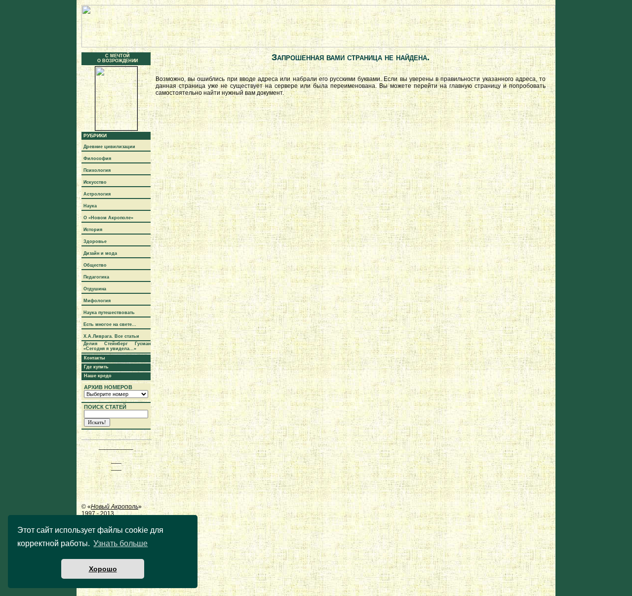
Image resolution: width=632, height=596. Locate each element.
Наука (90, 205)
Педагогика (96, 277)
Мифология (97, 300)
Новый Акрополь (114, 506)
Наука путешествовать (109, 312)
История (92, 229)
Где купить (96, 366)
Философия (97, 158)
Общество (95, 265)
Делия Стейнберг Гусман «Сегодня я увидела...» (117, 346)
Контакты (94, 358)
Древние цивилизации (109, 146)
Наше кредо (98, 375)
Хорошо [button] (103, 569)
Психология (97, 170)
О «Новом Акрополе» (108, 217)
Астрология (97, 194)
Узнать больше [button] (120, 543)
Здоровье (95, 241)
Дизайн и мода (100, 253)
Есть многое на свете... (109, 324)
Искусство (95, 182)
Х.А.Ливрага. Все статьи (111, 336)
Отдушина (94, 288)
